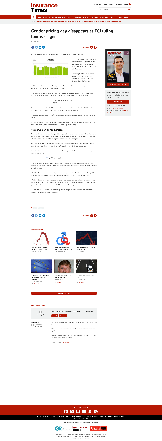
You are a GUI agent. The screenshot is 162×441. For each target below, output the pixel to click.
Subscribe (119, 4)
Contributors (76, 416)
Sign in (75, 44)
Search (129, 9)
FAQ (115, 416)
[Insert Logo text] (44, 11)
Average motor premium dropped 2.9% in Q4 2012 (40, 248)
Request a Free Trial (100, 4)
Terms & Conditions (57, 416)
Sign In (126, 4)
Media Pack (86, 416)
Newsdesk (36, 254)
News (34, 208)
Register (111, 4)
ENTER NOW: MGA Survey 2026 (90, 21)
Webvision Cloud (85, 438)
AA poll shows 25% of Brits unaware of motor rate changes (40, 277)
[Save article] (95, 47)
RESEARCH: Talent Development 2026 (110, 21)
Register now (118, 102)
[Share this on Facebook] (32, 47)
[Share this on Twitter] (36, 47)
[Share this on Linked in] (40, 47)
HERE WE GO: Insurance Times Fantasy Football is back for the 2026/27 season (58, 21)
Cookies (102, 416)
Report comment (66, 342)
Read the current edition (118, 84)
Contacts (46, 416)
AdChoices (95, 416)
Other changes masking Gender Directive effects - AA (63, 248)
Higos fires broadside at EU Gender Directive (63, 276)
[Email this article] (43, 47)
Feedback (121, 416)
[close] (96, 44)
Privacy (68, 416)
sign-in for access (117, 108)
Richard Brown (35, 322)
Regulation (41, 208)
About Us (38, 416)
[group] (125, 17)
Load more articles (64, 293)
